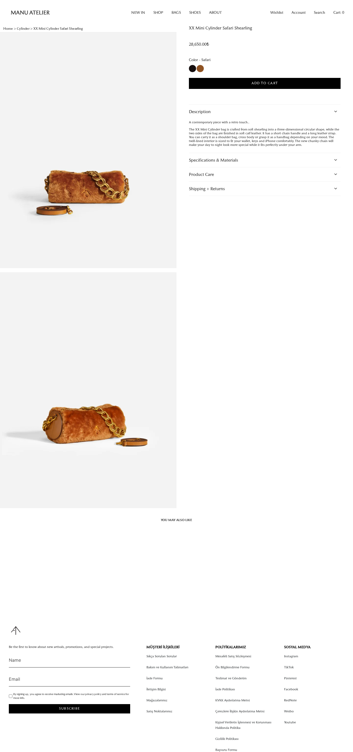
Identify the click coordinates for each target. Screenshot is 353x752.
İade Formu (154, 678)
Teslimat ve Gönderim (231, 678)
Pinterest (290, 678)
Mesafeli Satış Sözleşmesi (233, 656)
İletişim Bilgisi (156, 689)
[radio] (192, 68)
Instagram (291, 656)
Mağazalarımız (156, 700)
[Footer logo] (16, 630)
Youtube (290, 722)
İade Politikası (225, 689)
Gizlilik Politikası (227, 739)
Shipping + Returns (207, 188)
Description (200, 111)
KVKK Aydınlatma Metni (232, 700)
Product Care (201, 174)
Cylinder (23, 28)
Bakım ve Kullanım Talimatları (167, 667)
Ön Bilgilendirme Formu (232, 667)
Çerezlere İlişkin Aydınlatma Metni (239, 711)
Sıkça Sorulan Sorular (161, 656)
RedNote (290, 700)
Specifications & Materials (213, 160)
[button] (138, 12)
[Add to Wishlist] (261, 97)
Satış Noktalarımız (159, 711)
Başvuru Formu (226, 750)
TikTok (289, 667)
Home (8, 28)
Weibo (289, 711)
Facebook (291, 689)
